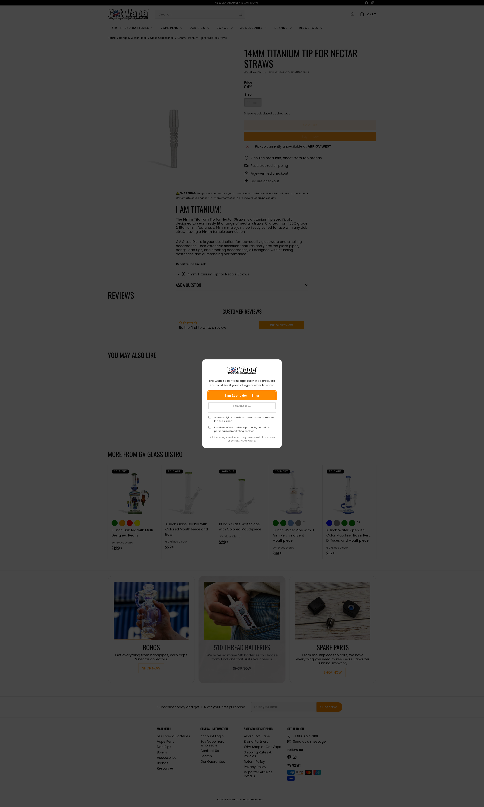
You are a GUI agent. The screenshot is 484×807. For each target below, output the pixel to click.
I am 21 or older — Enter (242, 395)
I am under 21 (242, 405)
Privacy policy (248, 440)
